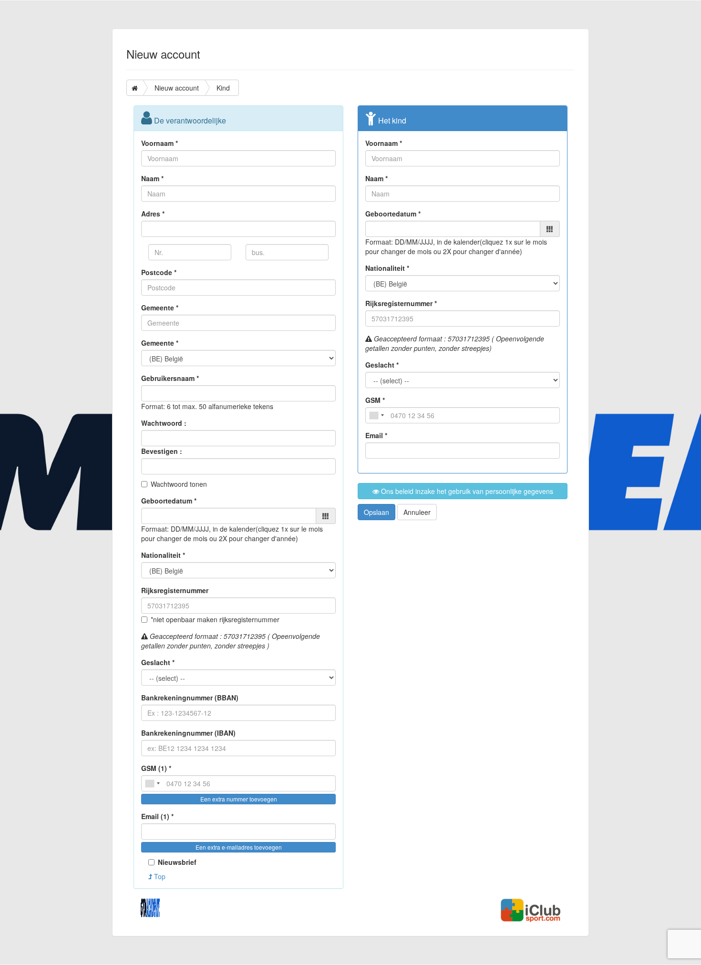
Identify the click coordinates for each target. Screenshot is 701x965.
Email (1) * (157, 816)
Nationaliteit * (163, 555)
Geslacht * (158, 662)
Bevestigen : (161, 451)
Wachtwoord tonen (179, 484)
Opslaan (376, 512)
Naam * (152, 178)
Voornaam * (159, 143)
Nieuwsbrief (177, 862)
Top (158, 876)
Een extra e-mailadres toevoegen (239, 847)
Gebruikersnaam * (170, 378)
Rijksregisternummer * (401, 303)
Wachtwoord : (163, 423)
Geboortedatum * (168, 500)
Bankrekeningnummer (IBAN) (188, 733)
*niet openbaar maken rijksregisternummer (215, 619)
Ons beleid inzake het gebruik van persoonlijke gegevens (466, 491)
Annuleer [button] (417, 512)
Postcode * (158, 272)
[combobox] (152, 783)
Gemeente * (159, 307)
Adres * (153, 213)
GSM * (375, 400)
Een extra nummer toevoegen (238, 799)
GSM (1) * (156, 768)
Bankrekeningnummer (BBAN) (189, 697)
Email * (376, 435)
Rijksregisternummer (174, 590)
